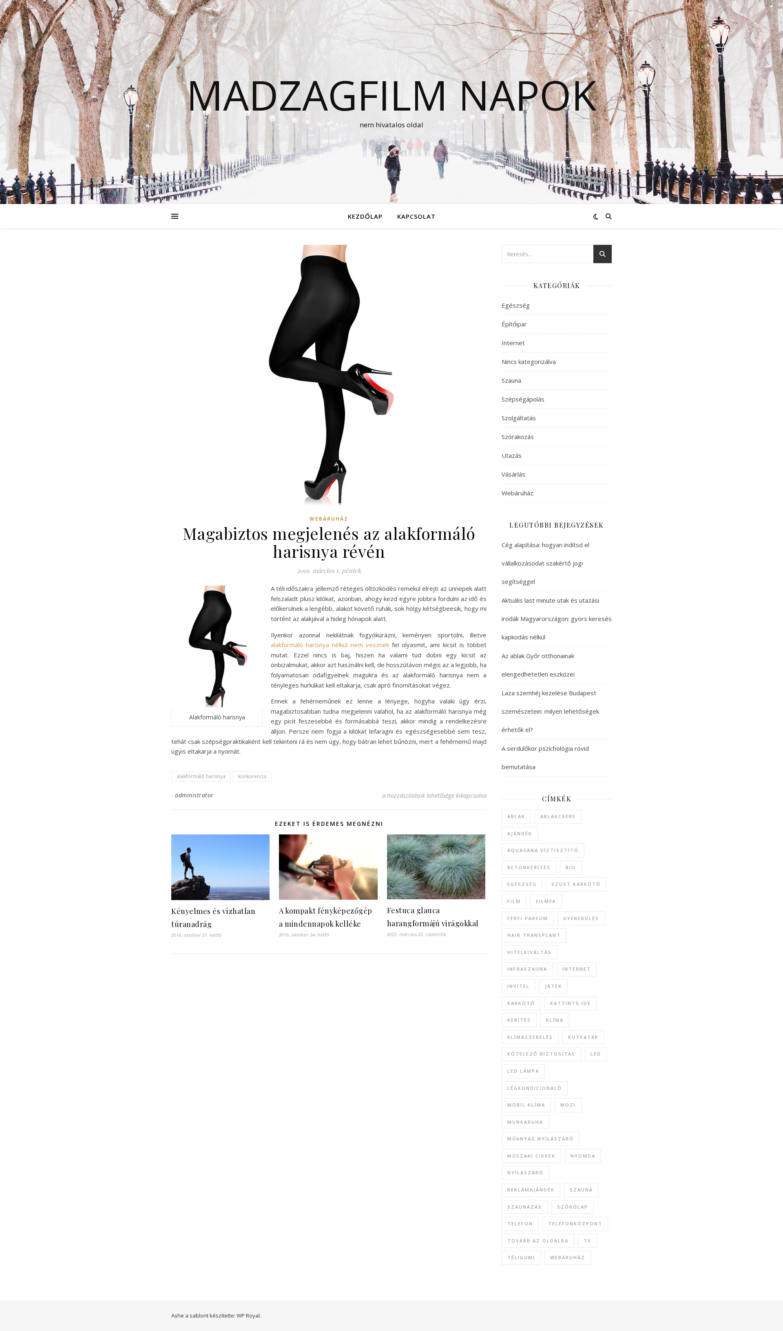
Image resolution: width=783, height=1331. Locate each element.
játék (553, 986)
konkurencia (252, 776)
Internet (513, 343)
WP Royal (248, 1315)
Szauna (511, 380)
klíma (555, 1020)
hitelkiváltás (529, 952)
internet (576, 969)
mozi (568, 1105)
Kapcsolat (416, 216)
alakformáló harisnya (201, 776)
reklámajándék (531, 1190)
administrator (194, 795)
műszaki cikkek (531, 1156)
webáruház (567, 1257)
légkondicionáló (534, 1088)
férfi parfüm (527, 918)
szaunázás (524, 1207)
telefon (520, 1223)
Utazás (512, 455)
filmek (546, 901)
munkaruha (525, 1122)
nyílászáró (525, 1172)
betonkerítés (529, 867)
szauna (581, 1190)
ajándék (519, 833)
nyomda (583, 1156)
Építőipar (514, 324)
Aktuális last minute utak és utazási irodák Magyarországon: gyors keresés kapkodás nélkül (557, 618)
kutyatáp (583, 1037)
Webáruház (329, 518)
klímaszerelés (530, 1037)
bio (571, 867)
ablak (516, 816)
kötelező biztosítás (541, 1054)
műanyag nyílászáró (540, 1139)
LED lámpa (523, 1071)
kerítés (519, 1020)
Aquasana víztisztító (543, 850)
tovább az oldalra (537, 1241)
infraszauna (527, 969)
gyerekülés (581, 918)
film (514, 901)
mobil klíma (526, 1105)
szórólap (572, 1207)
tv (587, 1241)
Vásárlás (513, 474)
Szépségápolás (523, 399)
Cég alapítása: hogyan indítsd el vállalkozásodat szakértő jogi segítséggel (545, 563)
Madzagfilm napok (391, 94)
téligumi (521, 1257)
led (596, 1054)
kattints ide (570, 1003)
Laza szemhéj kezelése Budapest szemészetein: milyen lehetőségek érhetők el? (550, 711)
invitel (518, 986)
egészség (522, 884)
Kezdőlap (365, 216)
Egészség (516, 305)
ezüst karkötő (576, 884)
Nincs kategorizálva (529, 361)
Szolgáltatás (519, 418)
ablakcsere (558, 816)
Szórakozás (518, 437)
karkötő (521, 1003)
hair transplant (534, 935)
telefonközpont (575, 1223)
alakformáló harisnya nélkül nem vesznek (330, 645)
